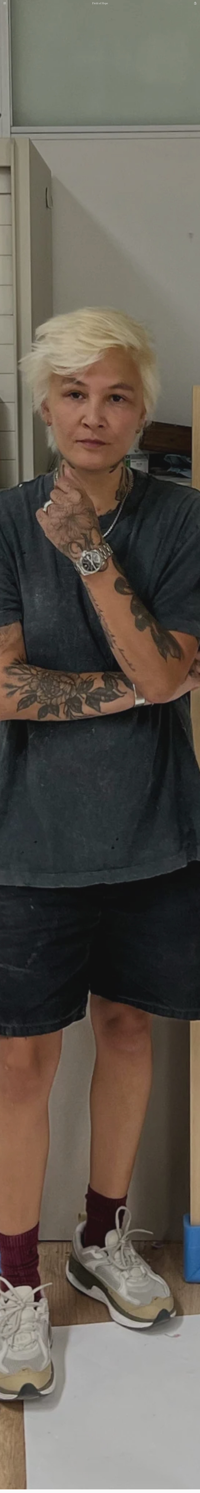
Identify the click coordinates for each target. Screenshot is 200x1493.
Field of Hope (100, 3)
